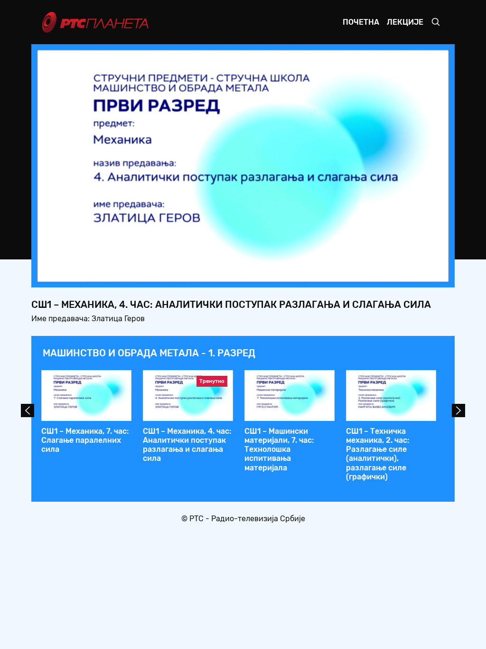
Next (458, 410)
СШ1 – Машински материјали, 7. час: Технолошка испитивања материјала (279, 449)
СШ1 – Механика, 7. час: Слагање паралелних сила (85, 440)
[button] (382, 272)
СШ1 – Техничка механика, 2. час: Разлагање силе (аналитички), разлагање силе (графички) (377, 454)
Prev (27, 410)
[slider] (216, 271)
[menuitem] (409, 272)
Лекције (405, 22)
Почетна (361, 22)
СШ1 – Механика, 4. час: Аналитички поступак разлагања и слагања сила (187, 445)
